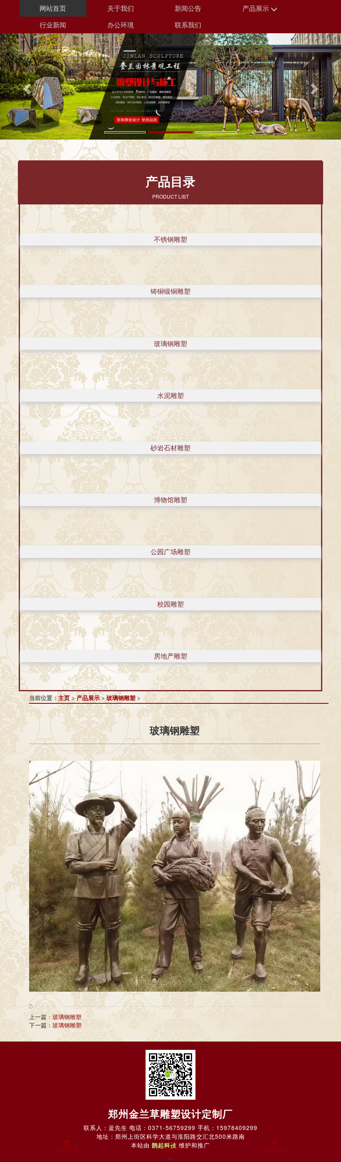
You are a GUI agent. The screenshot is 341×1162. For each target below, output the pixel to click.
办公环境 (120, 24)
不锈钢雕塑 (170, 239)
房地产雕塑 (170, 656)
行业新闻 (53, 24)
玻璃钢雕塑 (170, 343)
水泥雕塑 (170, 395)
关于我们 (120, 8)
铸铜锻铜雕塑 (170, 291)
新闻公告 (188, 8)
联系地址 (274, 1149)
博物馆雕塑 (170, 499)
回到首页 (66, 1149)
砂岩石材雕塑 (170, 447)
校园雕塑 (170, 604)
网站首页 (53, 8)
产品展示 (256, 8)
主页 (64, 697)
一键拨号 (170, 1149)
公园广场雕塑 (170, 551)
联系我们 (188, 24)
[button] (25, 86)
